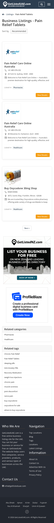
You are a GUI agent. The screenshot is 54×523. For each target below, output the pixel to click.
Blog (31, 436)
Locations (33, 444)
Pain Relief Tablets (11, 358)
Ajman (19, 502)
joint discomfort (11, 391)
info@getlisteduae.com (15, 486)
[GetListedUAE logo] (16, 4)
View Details (42, 95)
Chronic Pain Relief (12, 354)
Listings (9, 14)
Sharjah (26, 506)
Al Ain (27, 502)
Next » (27, 228)
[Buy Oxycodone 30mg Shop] (12, 177)
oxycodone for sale (12, 405)
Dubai (35, 502)
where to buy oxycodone (14, 410)
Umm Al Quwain (38, 506)
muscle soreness (11, 386)
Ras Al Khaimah (13, 506)
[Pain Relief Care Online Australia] (12, 52)
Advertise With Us (37, 467)
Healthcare (17, 147)
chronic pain (9, 382)
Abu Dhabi (10, 502)
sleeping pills (9, 363)
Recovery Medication (13, 372)
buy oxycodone (10, 400)
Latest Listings (35, 448)
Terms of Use (35, 471)
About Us (33, 459)
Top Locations (35, 432)
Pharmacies (18, 87)
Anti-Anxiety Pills (11, 368)
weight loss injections (13, 377)
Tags (31, 440)
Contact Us (34, 463)
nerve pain (8, 396)
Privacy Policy (35, 475)
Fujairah (43, 502)
